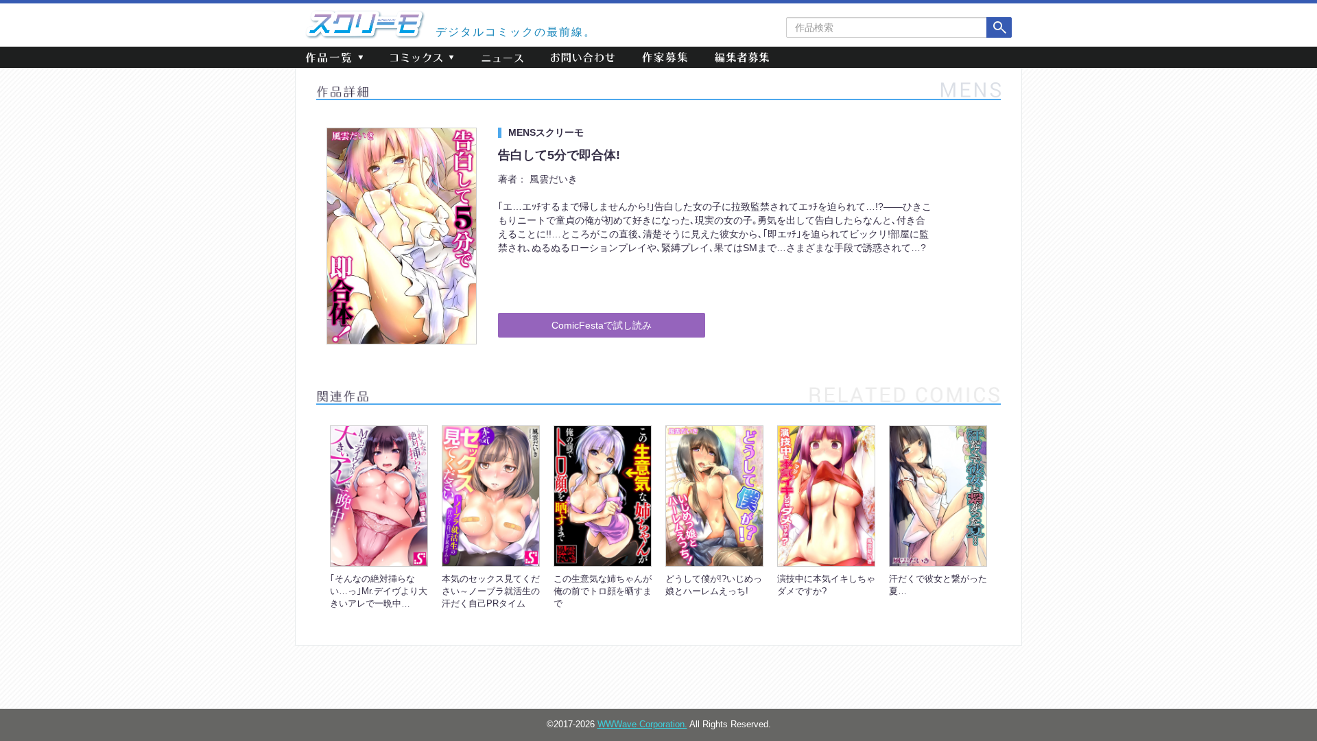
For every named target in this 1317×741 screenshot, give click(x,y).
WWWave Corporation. (642, 724)
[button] (334, 57)
